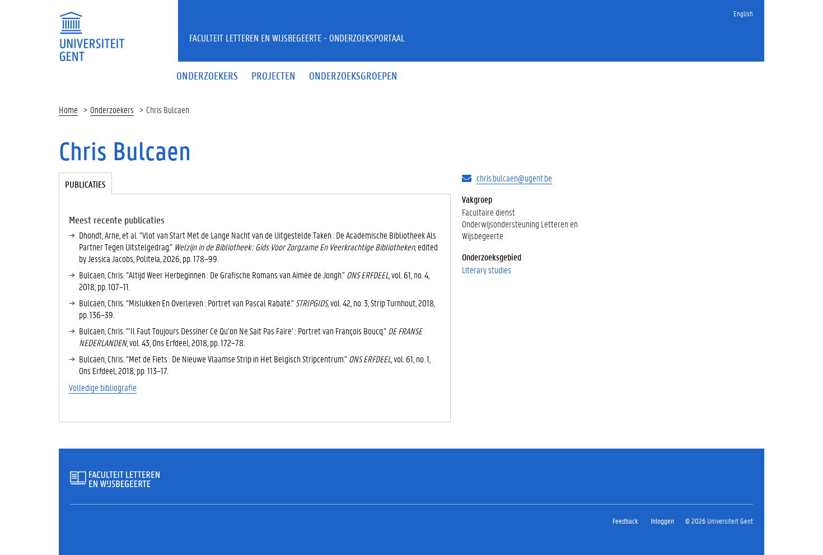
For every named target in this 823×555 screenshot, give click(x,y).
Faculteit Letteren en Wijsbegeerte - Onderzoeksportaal (297, 37)
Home (68, 109)
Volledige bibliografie (103, 387)
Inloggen (662, 520)
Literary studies (486, 270)
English (743, 13)
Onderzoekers (112, 109)
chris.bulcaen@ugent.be (514, 178)
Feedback (625, 520)
